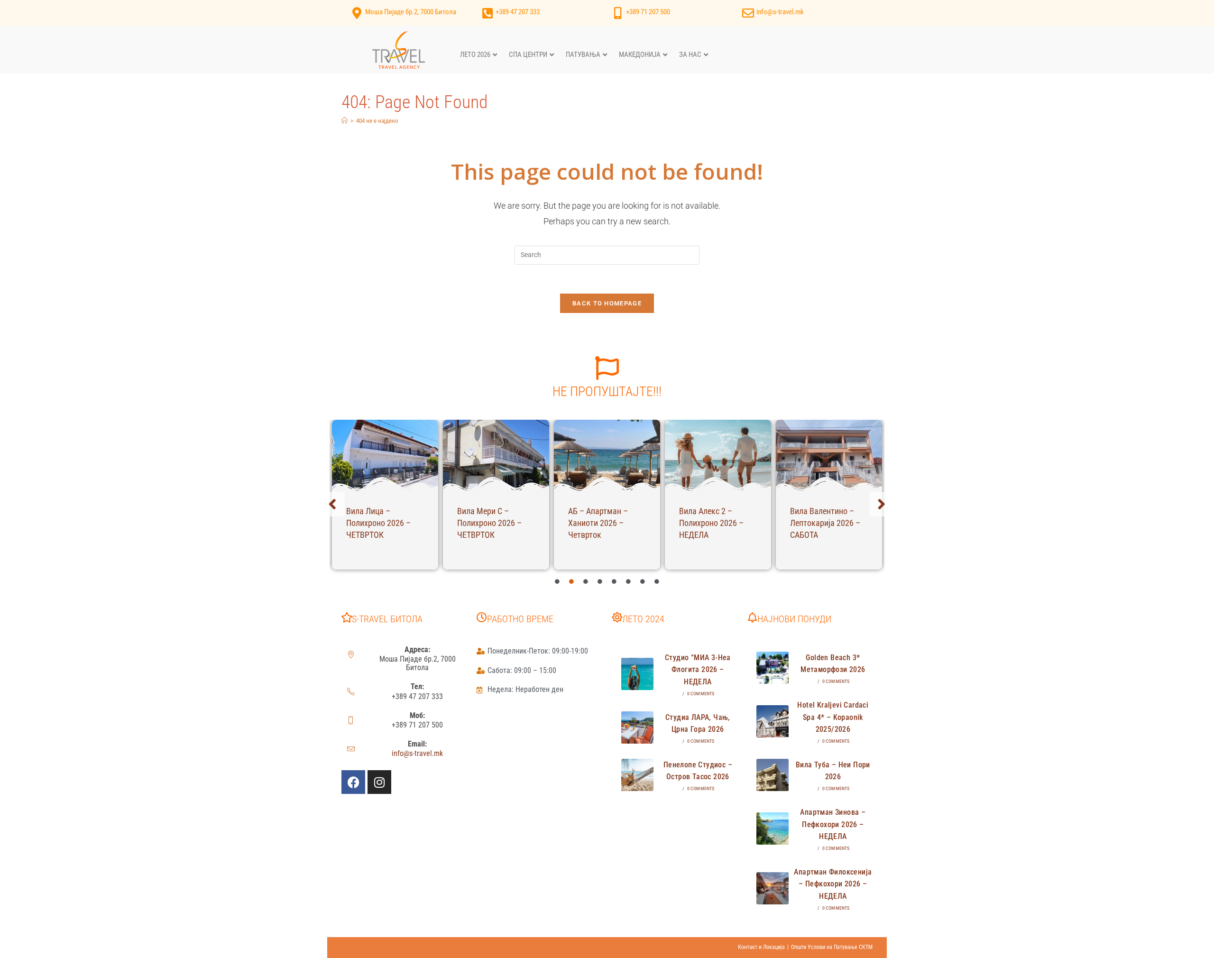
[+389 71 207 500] (618, 13)
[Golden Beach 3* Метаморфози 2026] (772, 668)
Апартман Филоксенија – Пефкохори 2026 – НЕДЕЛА (833, 884)
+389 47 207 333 (518, 12)
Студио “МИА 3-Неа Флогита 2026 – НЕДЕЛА (698, 669)
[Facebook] (353, 782)
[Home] (344, 120)
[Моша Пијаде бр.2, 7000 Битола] (357, 13)
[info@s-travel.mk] (748, 13)
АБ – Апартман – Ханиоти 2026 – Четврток (598, 523)
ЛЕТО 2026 (475, 54)
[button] (332, 504)
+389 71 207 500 (648, 12)
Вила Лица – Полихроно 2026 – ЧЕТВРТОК (378, 523)
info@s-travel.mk (780, 12)
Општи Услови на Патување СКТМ (832, 947)
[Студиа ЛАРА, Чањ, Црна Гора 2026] (637, 727)
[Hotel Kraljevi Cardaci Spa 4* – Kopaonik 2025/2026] (772, 721)
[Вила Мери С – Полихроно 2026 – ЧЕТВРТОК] (496, 455)
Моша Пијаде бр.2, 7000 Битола (410, 12)
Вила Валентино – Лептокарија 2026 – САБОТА (825, 523)
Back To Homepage (607, 303)
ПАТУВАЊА (583, 54)
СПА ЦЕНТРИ (528, 54)
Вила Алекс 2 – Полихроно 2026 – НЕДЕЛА (711, 523)
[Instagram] (379, 782)
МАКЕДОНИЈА (640, 54)
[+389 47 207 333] (487, 13)
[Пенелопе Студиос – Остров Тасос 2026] (637, 775)
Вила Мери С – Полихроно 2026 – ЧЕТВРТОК (489, 523)
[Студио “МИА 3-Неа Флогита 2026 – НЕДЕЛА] (637, 674)
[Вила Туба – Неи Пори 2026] (772, 775)
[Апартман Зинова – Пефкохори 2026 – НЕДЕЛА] (772, 828)
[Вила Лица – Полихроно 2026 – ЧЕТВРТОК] (385, 455)
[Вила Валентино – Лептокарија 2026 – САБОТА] (829, 455)
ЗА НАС (690, 54)
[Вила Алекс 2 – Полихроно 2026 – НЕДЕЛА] (718, 455)
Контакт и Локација (761, 947)
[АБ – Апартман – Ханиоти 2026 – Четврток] (607, 455)
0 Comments (701, 693)
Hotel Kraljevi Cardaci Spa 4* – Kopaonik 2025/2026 (832, 717)
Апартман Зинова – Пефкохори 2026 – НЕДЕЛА (832, 824)
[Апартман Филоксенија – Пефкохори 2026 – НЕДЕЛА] (772, 888)
